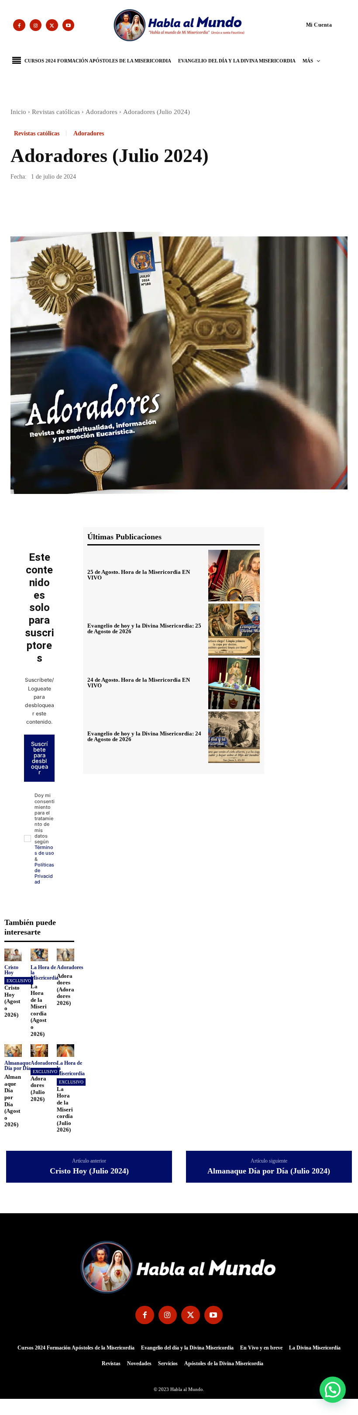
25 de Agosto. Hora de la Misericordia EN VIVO (138, 575)
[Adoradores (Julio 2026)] (39, 1050)
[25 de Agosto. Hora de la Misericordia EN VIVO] (234, 575)
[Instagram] (36, 25)
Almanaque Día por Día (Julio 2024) (268, 1171)
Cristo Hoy (11, 970)
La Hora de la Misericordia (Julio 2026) (65, 1109)
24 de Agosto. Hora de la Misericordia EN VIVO (138, 682)
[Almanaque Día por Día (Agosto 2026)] (13, 1050)
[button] (302, 24)
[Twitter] (52, 25)
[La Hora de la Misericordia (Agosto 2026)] (39, 955)
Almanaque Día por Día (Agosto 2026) (12, 1100)
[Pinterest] (59, 207)
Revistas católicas (56, 111)
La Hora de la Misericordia (45, 972)
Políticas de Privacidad (44, 873)
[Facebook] (19, 25)
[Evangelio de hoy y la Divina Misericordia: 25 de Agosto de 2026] (234, 629)
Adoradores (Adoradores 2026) (65, 989)
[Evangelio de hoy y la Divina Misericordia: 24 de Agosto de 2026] (234, 737)
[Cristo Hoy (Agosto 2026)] (13, 955)
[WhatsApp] (79, 207)
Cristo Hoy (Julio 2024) (89, 1171)
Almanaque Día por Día (17, 1065)
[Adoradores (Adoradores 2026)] (65, 955)
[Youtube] (68, 25)
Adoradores (101, 111)
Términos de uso (44, 850)
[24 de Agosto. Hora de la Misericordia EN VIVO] (234, 683)
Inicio (18, 111)
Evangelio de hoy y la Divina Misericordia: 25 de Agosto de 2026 (144, 628)
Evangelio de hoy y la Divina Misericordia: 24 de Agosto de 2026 (144, 736)
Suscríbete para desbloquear (39, 758)
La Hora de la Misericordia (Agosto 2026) (39, 1010)
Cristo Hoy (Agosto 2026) (12, 1001)
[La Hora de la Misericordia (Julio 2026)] (65, 1050)
